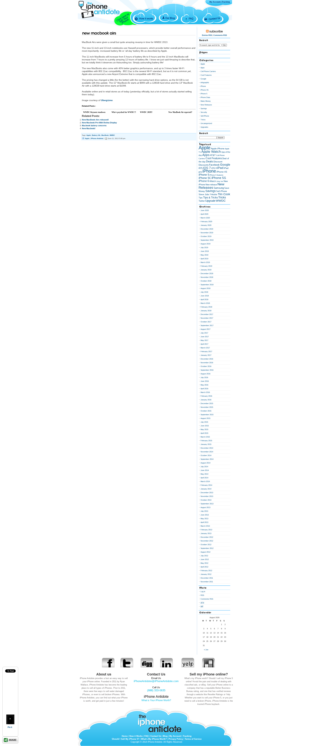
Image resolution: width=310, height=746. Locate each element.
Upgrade (210, 200)
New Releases (206, 105)
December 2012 (207, 537)
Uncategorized (206, 123)
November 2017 (207, 318)
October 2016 (206, 366)
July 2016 (204, 377)
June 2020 (205, 210)
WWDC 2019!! (146, 112)
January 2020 (206, 225)
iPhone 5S (219, 178)
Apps (203, 68)
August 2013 (205, 507)
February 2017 (206, 351)
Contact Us (214, 18)
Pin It (10, 727)
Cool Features (206, 75)
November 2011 (207, 582)
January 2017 (206, 355)
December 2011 (207, 578)
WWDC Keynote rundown (94, 112)
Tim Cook (224, 194)
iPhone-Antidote (97, 138)
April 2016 (204, 389)
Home (125, 736)
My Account (214, 2)
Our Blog (170, 18)
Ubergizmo (107, 100)
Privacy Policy (176, 739)
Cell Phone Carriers (208, 71)
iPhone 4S (204, 90)
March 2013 (205, 526)
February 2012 (206, 570)
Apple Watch (211, 151)
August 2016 (205, 374)
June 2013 (205, 515)
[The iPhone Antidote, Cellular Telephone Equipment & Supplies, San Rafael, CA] (103, 24)
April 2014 (204, 478)
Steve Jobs (204, 194)
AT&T (213, 155)
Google (203, 79)
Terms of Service (193, 739)
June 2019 (205, 251)
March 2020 (205, 218)
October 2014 (206, 455)
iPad (220, 168)
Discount (217, 161)
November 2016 (207, 363)
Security (204, 112)
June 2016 (205, 381)
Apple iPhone (217, 148)
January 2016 (206, 400)
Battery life (96, 135)
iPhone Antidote (160, 722)
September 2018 (207, 285)
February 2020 (206, 221)
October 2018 (206, 281)
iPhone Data (205, 97)
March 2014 (205, 481)
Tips (201, 198)
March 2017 (205, 348)
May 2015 (204, 429)
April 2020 (204, 214)
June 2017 (205, 337)
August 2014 (205, 463)
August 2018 (205, 288)
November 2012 (207, 541)
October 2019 (206, 236)
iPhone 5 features (216, 175)
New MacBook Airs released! (95, 120)
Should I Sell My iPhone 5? (125, 739)
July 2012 (204, 556)
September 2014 (207, 459)
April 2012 (204, 567)
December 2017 (207, 314)
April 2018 (204, 299)
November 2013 (207, 496)
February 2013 (206, 530)
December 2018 (207, 273)
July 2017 (204, 333)
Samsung (219, 188)
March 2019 (205, 262)
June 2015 (205, 426)
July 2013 (204, 511)
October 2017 (206, 322)
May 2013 (204, 519)
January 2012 (206, 574)
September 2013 (207, 504)
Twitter (202, 201)
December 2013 (207, 493)
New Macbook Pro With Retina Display (99, 123)
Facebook (214, 165)
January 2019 (206, 270)
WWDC (112, 135)
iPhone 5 (204, 94)
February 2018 (206, 307)
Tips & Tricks (210, 197)
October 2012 (206, 544)
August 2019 (205, 244)
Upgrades (204, 127)
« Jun (206, 650)
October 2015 (206, 411)
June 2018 (205, 296)
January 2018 (206, 311)
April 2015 (204, 433)
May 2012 (204, 563)
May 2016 (204, 385)
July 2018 (204, 292)
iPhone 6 (204, 181)
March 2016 (205, 392)
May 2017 (204, 340)
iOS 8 (214, 168)
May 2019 (204, 255)
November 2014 (207, 452)
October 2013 (206, 500)
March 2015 (205, 437)
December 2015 (207, 403)
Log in (203, 591)
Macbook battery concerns (94, 125)
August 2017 (205, 329)
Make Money (206, 101)
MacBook (105, 135)
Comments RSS (220, 35)
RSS (202, 595)
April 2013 (204, 522)
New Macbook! (88, 128)
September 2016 (207, 370)
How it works (146, 18)
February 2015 (206, 441)
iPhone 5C (205, 178)
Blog (165, 736)
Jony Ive (219, 181)
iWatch (212, 181)
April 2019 (204, 259)
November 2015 (207, 407)
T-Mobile (213, 194)
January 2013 (206, 533)
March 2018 (205, 303)
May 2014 (204, 474)
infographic (205, 82)
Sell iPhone (205, 116)
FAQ (191, 18)
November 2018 (207, 277)
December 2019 (207, 229)
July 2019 (204, 247)
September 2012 (207, 548)
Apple (88, 135)
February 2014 (206, 485)
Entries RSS (207, 35)
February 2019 (206, 266)
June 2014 (205, 470)
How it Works (136, 736)
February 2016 (206, 396)
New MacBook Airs (99, 33)
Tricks (203, 120)
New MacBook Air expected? (180, 112)
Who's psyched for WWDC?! (124, 112)
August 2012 (205, 552)
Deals (209, 161)
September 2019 (207, 240)
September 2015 (207, 415)
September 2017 (207, 325)
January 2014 (206, 489)
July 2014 (204, 467)
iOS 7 (207, 168)
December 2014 (207, 448)
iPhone (203, 86)
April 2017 (204, 344)
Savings (204, 108)
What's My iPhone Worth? (154, 739)
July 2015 (204, 422)
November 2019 (207, 233)
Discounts (204, 165)
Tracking (226, 2)
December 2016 (207, 359)
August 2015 (205, 418)
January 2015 (206, 444)
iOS (201, 168)
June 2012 (205, 559)
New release (211, 184)
